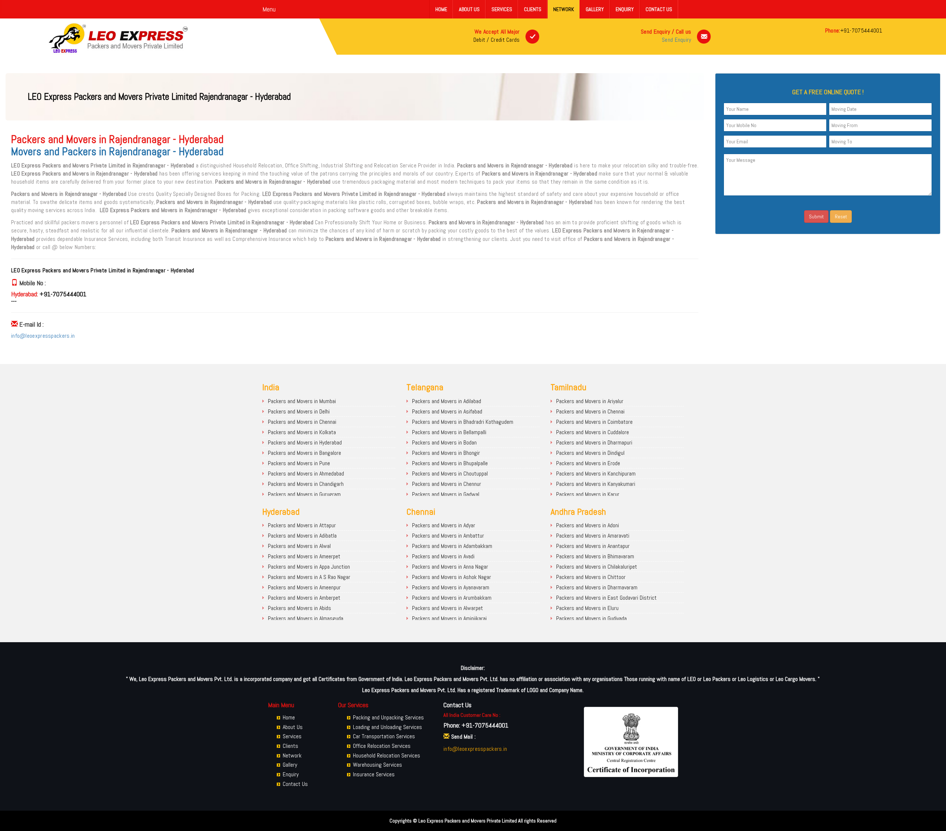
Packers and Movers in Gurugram (304, 494)
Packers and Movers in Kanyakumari (595, 484)
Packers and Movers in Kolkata (302, 432)
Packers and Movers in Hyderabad (305, 442)
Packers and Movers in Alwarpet (447, 608)
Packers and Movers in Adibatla (302, 535)
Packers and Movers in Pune (299, 463)
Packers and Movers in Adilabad (446, 401)
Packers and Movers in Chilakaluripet (596, 567)
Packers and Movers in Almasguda (305, 618)
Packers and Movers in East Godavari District (606, 598)
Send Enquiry (676, 40)
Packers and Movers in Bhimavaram (595, 556)
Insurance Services (374, 774)
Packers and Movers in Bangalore (304, 453)
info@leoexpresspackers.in (43, 336)
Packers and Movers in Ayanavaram (450, 587)
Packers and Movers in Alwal (299, 546)
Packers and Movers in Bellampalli (449, 432)
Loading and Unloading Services (387, 727)
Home (441, 9)
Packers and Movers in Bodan (444, 442)
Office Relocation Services (382, 746)
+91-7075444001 (861, 30)
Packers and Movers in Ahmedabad (306, 473)
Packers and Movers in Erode (588, 463)
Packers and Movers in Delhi (299, 411)
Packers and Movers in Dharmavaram (596, 587)
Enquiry (625, 9)
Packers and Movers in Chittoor (591, 577)
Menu (269, 9)
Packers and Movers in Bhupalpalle (450, 463)
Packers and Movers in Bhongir (446, 453)
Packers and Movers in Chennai (302, 422)
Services (501, 9)
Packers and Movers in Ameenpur (304, 587)
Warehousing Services (377, 765)
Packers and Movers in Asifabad (447, 411)
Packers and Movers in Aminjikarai (449, 618)
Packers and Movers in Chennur (446, 484)
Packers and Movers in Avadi (443, 556)
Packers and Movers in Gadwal (445, 494)
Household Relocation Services (386, 755)
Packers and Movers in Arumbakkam (451, 598)
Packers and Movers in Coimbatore (594, 422)
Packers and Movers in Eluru (587, 608)
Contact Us (659, 9)
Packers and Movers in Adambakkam (452, 546)
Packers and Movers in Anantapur (593, 546)
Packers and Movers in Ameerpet (304, 556)
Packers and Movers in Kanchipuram (596, 473)
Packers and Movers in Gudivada (591, 618)
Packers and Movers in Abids (299, 608)
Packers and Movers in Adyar (443, 525)
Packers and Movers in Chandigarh (306, 484)
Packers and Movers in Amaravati (592, 535)
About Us (469, 9)
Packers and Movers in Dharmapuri (594, 442)
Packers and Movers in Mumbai (302, 401)
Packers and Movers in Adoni (587, 525)
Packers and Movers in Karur (587, 494)
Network (563, 9)
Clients (532, 9)
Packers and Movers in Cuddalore (592, 432)
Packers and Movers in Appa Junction (309, 567)
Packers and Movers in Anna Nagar (450, 567)
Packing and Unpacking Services (388, 717)
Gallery (595, 9)
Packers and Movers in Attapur (302, 525)
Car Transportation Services (384, 736)
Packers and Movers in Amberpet (304, 598)
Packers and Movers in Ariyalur (589, 401)
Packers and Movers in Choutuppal (450, 473)
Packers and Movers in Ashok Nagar (451, 577)
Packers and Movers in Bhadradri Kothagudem (462, 422)
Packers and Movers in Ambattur (448, 535)
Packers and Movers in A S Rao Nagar (309, 577)
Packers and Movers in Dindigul (590, 453)
